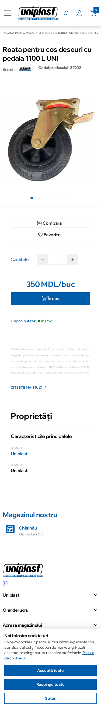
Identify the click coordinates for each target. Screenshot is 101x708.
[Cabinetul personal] (83, 13)
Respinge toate (50, 684)
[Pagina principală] (38, 13)
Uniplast (19, 453)
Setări (50, 698)
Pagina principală (18, 32)
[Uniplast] (25, 69)
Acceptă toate (50, 670)
